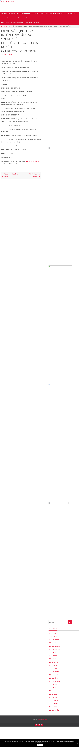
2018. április (53, 697)
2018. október (53, 678)
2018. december (54, 671)
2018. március (53, 700)
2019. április (53, 659)
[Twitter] (39, 725)
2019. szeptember (55, 646)
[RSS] (42, 725)
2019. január (53, 668)
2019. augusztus (54, 649)
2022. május (53, 633)
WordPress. (44, 719)
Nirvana (39, 719)
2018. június (53, 691)
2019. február (53, 665)
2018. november (54, 675)
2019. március (53, 662)
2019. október (53, 643)
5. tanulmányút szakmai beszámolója (10, 175)
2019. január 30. (8, 54)
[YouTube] (36, 725)
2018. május (53, 694)
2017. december (54, 710)
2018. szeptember (55, 681)
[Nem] (77, 743)
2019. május (53, 655)
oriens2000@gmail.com (33, 161)
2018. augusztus (54, 684)
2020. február (53, 636)
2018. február (53, 703)
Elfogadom (39, 744)
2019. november (54, 639)
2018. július (52, 687)
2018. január (53, 707)
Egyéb (5, 26)
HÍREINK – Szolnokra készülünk (34, 175)
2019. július (52, 652)
